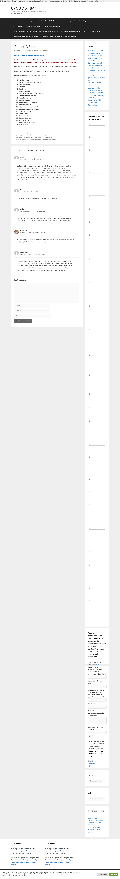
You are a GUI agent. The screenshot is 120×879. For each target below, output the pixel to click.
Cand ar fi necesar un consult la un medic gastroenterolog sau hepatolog (35, 31)
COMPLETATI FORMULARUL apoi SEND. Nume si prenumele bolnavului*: (97, 670)
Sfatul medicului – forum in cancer (95, 822)
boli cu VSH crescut (22, 136)
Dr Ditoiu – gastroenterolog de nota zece (74, 31)
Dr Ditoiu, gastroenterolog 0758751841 (93, 818)
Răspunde (38, 159)
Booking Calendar (96, 664)
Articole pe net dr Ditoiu (33, 26)
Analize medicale (21, 134)
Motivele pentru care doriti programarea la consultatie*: (96, 713)
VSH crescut (32, 136)
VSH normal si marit (41, 134)
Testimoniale (92, 105)
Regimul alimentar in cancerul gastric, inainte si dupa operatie (34, 137)
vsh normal (40, 136)
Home (14, 21)
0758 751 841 (24, 8)
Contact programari (96, 31)
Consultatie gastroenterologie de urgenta (25, 36)
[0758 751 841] (16, 13)
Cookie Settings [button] (102, 874)
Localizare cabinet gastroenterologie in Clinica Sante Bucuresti (39, 21)
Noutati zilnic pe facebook (52, 26)
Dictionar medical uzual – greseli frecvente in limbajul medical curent (36, 139)
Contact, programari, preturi (71, 21)
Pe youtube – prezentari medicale (93, 21)
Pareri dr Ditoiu (17, 26)
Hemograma (30, 134)
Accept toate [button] (113, 874)
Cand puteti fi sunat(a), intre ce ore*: (96, 728)
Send (90, 737)
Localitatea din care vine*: (95, 682)
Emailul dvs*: (93, 704)
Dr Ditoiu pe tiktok (71, 36)
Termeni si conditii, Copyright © (52, 36)
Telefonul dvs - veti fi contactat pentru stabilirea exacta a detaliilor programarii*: (96, 693)
